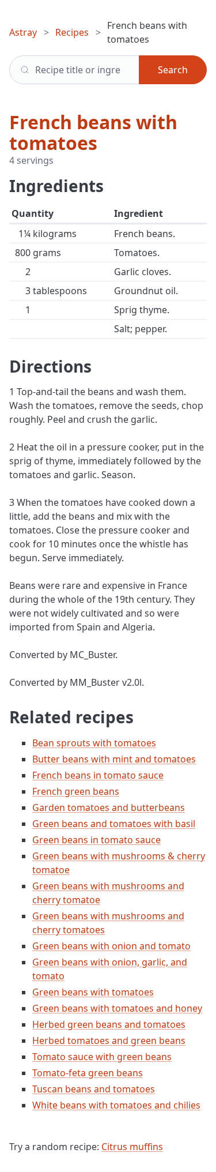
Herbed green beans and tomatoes (108, 1024)
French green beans (75, 791)
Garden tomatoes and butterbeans (108, 807)
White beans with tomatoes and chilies (116, 1105)
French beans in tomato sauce (98, 775)
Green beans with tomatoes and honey (117, 1008)
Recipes (72, 32)
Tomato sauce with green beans (102, 1056)
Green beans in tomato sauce (96, 839)
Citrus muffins (132, 1146)
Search (173, 69)
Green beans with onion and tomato (111, 946)
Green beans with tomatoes (93, 992)
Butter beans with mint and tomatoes (114, 759)
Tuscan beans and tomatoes (93, 1089)
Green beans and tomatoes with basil (113, 823)
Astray (23, 32)
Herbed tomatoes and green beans (108, 1040)
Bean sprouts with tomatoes (94, 743)
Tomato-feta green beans (87, 1072)
